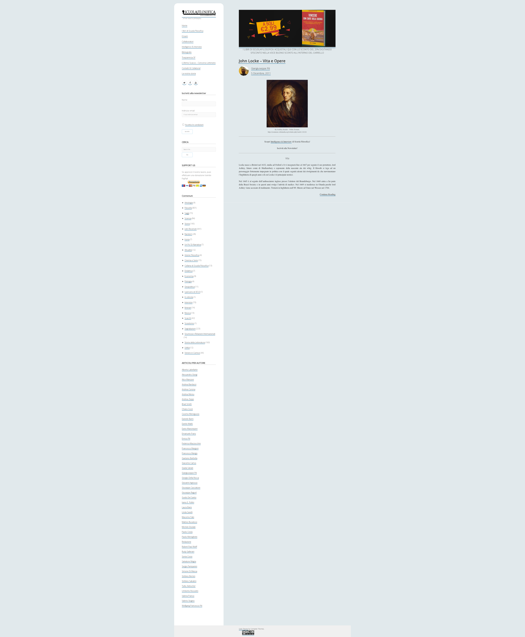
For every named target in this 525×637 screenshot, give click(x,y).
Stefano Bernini (188, 576)
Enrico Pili (186, 438)
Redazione (186, 541)
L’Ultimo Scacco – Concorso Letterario (199, 62)
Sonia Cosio (187, 556)
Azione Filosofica (192, 255)
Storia (187, 223)
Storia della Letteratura (195, 342)
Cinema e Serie (191, 260)
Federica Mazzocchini (191, 443)
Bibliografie (187, 52)
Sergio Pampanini (189, 566)
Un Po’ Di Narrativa (193, 244)
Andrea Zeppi (188, 399)
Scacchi (188, 318)
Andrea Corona (188, 389)
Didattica (188, 271)
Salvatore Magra (189, 561)
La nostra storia (189, 73)
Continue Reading (328, 194)
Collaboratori (187, 41)
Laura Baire (187, 507)
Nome (184, 100)
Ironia (187, 239)
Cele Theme (243, 629)
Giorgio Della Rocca (190, 477)
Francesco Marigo (189, 453)
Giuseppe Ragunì (189, 492)
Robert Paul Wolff (189, 546)
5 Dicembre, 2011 (261, 73)
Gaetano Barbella (189, 458)
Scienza (188, 218)
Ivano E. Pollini (188, 502)
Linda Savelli (187, 512)
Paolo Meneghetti (189, 536)
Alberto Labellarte (190, 369)
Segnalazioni (190, 328)
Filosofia (188, 208)
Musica (188, 313)
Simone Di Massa (189, 571)
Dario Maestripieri (190, 428)
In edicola (189, 297)
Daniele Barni (187, 419)
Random (188, 234)
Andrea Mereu (188, 394)
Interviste (188, 302)
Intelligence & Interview (192, 47)
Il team (185, 36)
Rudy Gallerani (188, 551)
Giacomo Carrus (189, 463)
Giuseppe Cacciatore (191, 487)
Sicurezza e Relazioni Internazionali (200, 334)
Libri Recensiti (191, 229)
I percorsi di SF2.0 (192, 292)
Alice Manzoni (188, 379)
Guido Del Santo (189, 497)
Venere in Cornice (192, 353)
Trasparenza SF (188, 57)
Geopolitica (190, 286)
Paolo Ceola (187, 532)
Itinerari (188, 307)
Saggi (187, 213)
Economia (189, 276)
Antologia (189, 202)
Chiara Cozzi (187, 409)
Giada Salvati (187, 468)
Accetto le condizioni (194, 124)
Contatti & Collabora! (191, 68)
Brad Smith (187, 404)
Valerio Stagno (188, 600)
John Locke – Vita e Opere (262, 60)
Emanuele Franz (189, 433)
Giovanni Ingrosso (189, 482)
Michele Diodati (189, 527)
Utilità (187, 347)
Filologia (188, 281)
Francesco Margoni (190, 448)
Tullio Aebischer (189, 586)
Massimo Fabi (188, 517)
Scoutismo (189, 323)
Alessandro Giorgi (189, 374)
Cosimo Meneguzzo (190, 414)
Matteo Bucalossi (189, 522)
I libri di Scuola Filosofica (192, 31)
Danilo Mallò (187, 423)
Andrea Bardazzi (189, 384)
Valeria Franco (188, 595)
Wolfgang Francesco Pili (192, 605)
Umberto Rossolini (190, 591)
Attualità (188, 250)
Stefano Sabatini (189, 581)
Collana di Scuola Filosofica (196, 265)
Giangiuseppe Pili (189, 472)
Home (184, 25)
